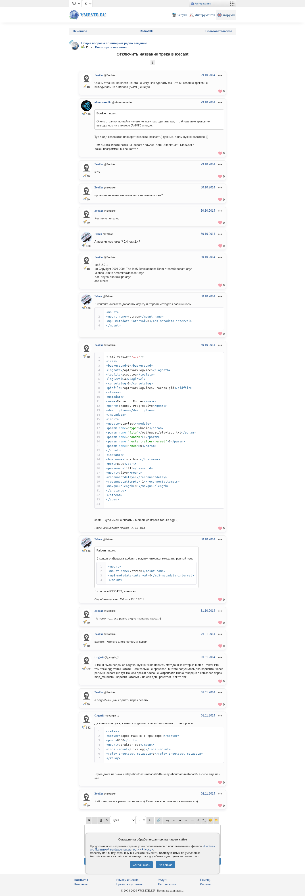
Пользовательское (218, 31)
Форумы (205, 884)
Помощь (205, 880)
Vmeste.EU (93, 14)
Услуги (162, 880)
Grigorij (99, 657)
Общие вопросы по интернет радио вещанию (114, 43)
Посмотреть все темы (111, 47)
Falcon (98, 233)
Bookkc (98, 75)
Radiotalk (146, 31)
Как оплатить (167, 884)
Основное (80, 31)
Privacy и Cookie (127, 880)
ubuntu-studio (102, 102)
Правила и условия (129, 884)
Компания (81, 884)
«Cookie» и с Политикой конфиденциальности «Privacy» (152, 847)
